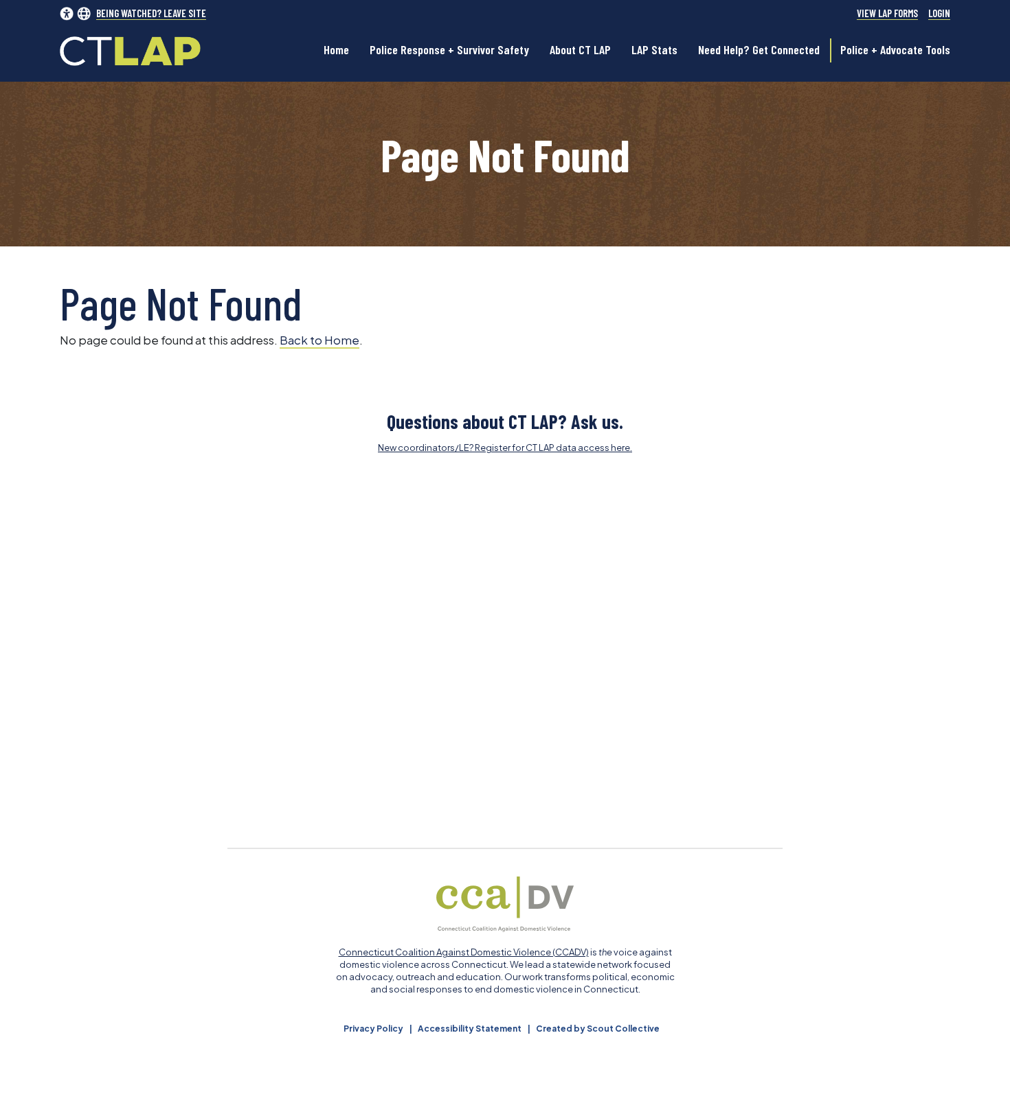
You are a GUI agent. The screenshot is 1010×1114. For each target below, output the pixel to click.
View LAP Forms (887, 13)
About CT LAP (580, 49)
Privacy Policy (373, 1028)
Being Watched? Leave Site (151, 13)
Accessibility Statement (469, 1028)
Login (939, 13)
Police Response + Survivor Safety (449, 49)
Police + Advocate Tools (895, 49)
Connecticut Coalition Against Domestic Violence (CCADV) (464, 952)
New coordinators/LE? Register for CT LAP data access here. (505, 447)
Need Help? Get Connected (759, 49)
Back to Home (319, 339)
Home (336, 49)
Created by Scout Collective (598, 1028)
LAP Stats (654, 49)
